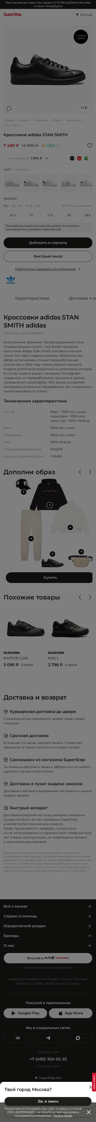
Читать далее (63, 1115)
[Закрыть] (90, 1087)
